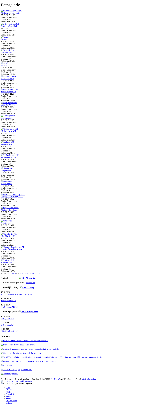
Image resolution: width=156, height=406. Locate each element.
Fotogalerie (10, 394)
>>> (38, 273)
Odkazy (9, 403)
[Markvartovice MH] (9, 129)
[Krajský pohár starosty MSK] (13, 195)
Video (8, 396)
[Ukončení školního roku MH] (13, 247)
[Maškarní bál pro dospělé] (11, 11)
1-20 (14, 273)
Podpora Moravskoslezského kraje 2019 (16, 294)
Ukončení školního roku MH (12, 249)
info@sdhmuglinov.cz (90, 379)
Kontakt (9, 398)
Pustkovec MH (7, 262)
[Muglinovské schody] (10, 208)
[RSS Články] (26, 287)
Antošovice (5, 223)
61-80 (27, 273)
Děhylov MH (6, 170)
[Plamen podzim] (8, 116)
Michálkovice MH (8, 236)
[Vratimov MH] (7, 142)
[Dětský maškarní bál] (10, 24)
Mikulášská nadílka (8, 92)
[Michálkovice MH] (9, 234)
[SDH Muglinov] (16, 381)
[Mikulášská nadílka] (9, 89)
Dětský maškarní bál (9, 26)
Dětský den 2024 (7, 325)
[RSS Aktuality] (22, 278)
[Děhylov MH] (7, 168)
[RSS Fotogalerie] (28, 311)
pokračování (30, 283)
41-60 (22, 273)
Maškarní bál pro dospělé (10, 13)
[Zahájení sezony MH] (10, 155)
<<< (10, 273)
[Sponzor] (24, 341)
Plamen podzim (7, 118)
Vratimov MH (6, 144)
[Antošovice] (6, 221)
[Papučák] (5, 63)
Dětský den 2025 (7, 319)
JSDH (8, 392)
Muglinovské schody (9, 210)
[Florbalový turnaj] (8, 76)
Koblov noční (6, 184)
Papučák (4, 65)
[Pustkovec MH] (8, 260)
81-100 (33, 273)
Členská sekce (11, 401)
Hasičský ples (6, 52)
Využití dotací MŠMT (9, 307)
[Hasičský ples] (7, 50)
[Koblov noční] (7, 181)
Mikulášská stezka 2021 (10, 331)
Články (8, 390)
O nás (8, 388)
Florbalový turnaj (7, 79)
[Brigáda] (5, 37)
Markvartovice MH (8, 131)
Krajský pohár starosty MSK (12, 197)
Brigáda (4, 39)
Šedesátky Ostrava (8, 105)
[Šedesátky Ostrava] (9, 103)
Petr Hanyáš (55, 379)
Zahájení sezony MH (9, 157)
